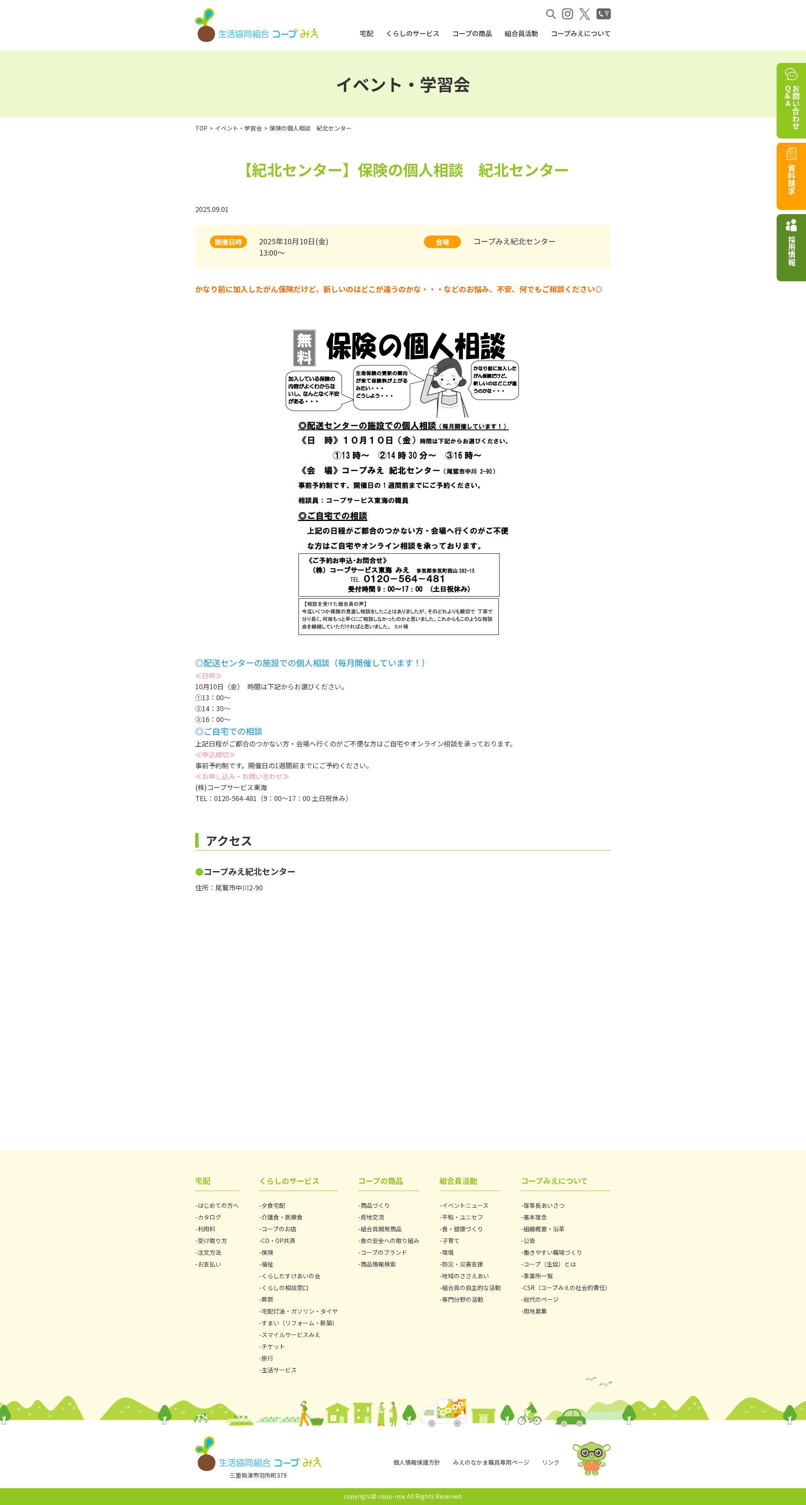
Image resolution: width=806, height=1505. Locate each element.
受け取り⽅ (212, 1240)
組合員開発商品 (381, 1229)
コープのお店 (279, 1229)
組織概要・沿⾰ (544, 1229)
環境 (448, 1252)
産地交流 (372, 1217)
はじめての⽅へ (218, 1205)
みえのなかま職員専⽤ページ (491, 1462)
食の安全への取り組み (390, 1240)
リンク (551, 1462)
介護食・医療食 (282, 1217)
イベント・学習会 (238, 128)
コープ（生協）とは (549, 1264)
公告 (529, 1240)
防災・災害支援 (462, 1264)
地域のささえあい (465, 1276)
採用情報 (791, 251)
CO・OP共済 (278, 1240)
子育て (451, 1240)
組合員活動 (521, 33)
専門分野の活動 (462, 1299)
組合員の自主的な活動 (471, 1287)
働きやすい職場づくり (552, 1252)
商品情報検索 (378, 1264)
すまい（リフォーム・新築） (300, 1323)
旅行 (267, 1358)
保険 (267, 1252)
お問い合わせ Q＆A (791, 107)
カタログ (209, 1217)
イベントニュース (465, 1205)
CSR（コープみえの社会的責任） (567, 1287)
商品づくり (375, 1205)
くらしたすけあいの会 (291, 1276)
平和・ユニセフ (462, 1217)
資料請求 (791, 179)
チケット (273, 1346)
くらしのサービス (413, 33)
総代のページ (541, 1299)
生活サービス (279, 1370)
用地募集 (535, 1311)
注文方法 (209, 1252)
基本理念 (535, 1217)
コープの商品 (472, 33)
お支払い (209, 1264)
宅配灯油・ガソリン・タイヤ (300, 1311)
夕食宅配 (273, 1205)
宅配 (366, 33)
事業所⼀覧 (538, 1276)
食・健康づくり (462, 1229)
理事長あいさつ (544, 1205)
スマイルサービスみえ (291, 1334)
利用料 (206, 1229)
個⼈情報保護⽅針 (416, 1462)
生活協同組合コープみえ (258, 25)
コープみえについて (581, 33)
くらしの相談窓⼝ (285, 1287)
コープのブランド (384, 1252)
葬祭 (267, 1299)
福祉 (267, 1264)
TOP (201, 128)
